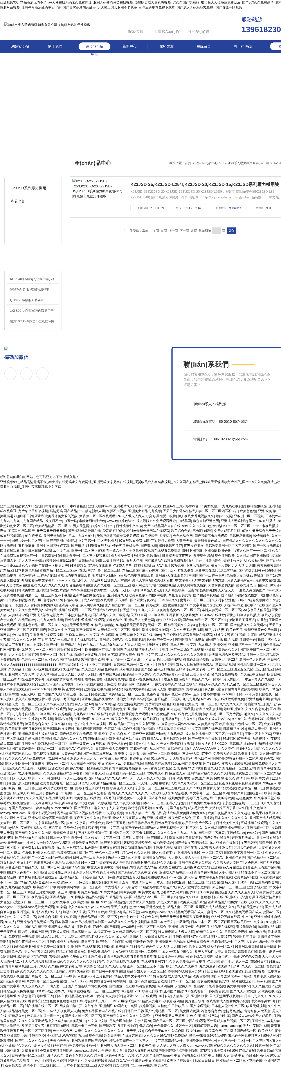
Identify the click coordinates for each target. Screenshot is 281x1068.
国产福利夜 (107, 1026)
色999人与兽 (122, 565)
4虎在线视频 (166, 585)
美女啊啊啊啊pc (238, 986)
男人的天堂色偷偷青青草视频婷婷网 (231, 689)
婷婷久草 (237, 793)
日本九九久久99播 (81, 536)
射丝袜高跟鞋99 (174, 738)
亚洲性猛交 (37, 1035)
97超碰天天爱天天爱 (74, 625)
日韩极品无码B (240, 536)
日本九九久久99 (255, 996)
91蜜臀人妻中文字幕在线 (134, 635)
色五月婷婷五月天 (220, 961)
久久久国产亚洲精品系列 (154, 1055)
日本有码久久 (168, 600)
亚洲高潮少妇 (17, 1035)
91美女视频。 (210, 506)
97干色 (206, 753)
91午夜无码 (33, 536)
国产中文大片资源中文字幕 (100, 867)
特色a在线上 (73, 600)
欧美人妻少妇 (200, 674)
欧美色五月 (234, 630)
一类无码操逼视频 (155, 645)
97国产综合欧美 (92, 659)
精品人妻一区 (258, 729)
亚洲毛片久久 (123, 506)
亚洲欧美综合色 (98, 951)
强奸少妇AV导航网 (199, 956)
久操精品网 (256, 560)
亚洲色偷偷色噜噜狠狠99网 (63, 1001)
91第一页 (246, 882)
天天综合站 (129, 887)
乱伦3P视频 (13, 605)
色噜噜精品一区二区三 (227, 941)
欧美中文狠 (146, 892)
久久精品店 (16, 669)
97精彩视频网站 (257, 600)
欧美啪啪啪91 (153, 719)
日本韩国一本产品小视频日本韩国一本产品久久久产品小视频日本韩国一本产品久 (114, 922)
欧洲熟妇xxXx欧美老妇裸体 (141, 991)
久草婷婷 (59, 1060)
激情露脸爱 (8, 996)
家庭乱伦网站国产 (21, 531)
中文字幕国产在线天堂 (204, 729)
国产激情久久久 (49, 694)
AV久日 (243, 808)
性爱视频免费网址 (38, 738)
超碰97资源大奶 (205, 1026)
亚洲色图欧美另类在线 (194, 862)
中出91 (247, 917)
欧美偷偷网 (67, 917)
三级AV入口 (191, 753)
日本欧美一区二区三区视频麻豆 (86, 555)
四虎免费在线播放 (217, 837)
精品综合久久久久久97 (69, 738)
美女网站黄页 (189, 1011)
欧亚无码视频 (256, 1006)
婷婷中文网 (224, 516)
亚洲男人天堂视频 (117, 580)
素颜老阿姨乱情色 (92, 521)
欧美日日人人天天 (13, 778)
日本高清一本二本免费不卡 (91, 932)
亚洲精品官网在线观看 (89, 595)
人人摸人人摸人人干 (183, 857)
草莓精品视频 (225, 664)
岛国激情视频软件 (130, 704)
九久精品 (204, 645)
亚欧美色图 (146, 1045)
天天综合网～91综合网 (147, 615)
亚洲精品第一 (59, 897)
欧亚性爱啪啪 (127, 1026)
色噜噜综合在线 (211, 897)
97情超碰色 (261, 536)
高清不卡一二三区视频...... (42, 1065)
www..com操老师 (69, 580)
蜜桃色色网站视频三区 (244, 1035)
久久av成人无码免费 (58, 704)
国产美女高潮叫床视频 (116, 843)
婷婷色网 (64, 714)
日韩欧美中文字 (227, 823)
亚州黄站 (181, 674)
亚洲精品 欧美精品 (65, 862)
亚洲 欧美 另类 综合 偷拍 (112, 734)
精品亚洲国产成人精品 (54, 927)
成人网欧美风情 (143, 585)
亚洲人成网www (100, 506)
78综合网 (53, 867)
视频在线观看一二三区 (74, 610)
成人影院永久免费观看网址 (156, 521)
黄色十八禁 (73, 1055)
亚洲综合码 (8, 773)
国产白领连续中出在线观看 (87, 986)
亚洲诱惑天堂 (257, 887)
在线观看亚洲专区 (154, 961)
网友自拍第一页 (71, 1006)
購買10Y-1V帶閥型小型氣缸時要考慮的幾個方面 (34, 321)
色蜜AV (184, 679)
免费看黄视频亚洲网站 (56, 1050)
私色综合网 (93, 847)
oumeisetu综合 (61, 808)
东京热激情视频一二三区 (240, 803)
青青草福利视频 (205, 872)
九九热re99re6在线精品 (90, 714)
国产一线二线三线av (98, 753)
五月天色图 (134, 560)
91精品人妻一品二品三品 (143, 813)
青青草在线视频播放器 (125, 768)
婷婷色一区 (183, 1026)
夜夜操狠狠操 (194, 546)
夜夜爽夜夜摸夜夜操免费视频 (240, 783)
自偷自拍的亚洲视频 (15, 912)
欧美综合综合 (203, 555)
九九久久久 (188, 719)
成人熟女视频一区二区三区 (205, 734)
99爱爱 (54, 956)
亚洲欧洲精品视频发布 (98, 699)
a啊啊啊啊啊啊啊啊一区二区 (72, 887)
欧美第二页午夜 (33, 1026)
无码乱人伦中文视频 (154, 649)
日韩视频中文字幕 (129, 526)
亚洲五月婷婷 (164, 664)
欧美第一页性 (124, 724)
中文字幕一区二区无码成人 (97, 540)
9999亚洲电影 (192, 550)
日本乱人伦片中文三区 (227, 1006)
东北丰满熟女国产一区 (43, 645)
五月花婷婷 (104, 976)
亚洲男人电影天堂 (21, 674)
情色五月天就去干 (125, 546)
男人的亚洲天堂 (220, 847)
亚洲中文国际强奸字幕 (52, 546)
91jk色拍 (127, 674)
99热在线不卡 (157, 773)
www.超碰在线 (243, 605)
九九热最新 (207, 966)
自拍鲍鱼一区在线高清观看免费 (132, 986)
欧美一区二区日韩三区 (24, 788)
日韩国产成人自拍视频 (21, 783)
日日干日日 (268, 946)
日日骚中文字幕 (57, 902)
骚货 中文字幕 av (149, 654)
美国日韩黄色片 (114, 709)
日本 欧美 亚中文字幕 (66, 689)
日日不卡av (242, 694)
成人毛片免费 (198, 808)
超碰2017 (165, 709)
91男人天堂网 (79, 526)
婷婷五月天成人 (243, 837)
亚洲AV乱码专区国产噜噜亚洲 (50, 818)
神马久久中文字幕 (61, 630)
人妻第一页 (181, 996)
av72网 (227, 694)
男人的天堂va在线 (250, 907)
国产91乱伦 (211, 763)
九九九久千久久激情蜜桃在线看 (170, 744)
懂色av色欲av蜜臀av (176, 694)
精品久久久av (201, 679)
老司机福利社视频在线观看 (38, 877)
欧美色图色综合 (179, 818)
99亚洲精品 (71, 669)
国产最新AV (153, 560)
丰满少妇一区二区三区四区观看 (83, 793)
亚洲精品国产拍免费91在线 (227, 902)
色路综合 (153, 694)
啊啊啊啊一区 (123, 981)
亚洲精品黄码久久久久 (221, 649)
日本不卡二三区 (152, 803)
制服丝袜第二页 (240, 773)
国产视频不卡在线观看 (211, 536)
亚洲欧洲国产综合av (201, 1040)
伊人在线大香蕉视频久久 (196, 516)
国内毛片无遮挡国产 (33, 932)
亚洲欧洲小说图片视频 (52, 590)
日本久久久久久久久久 (231, 818)
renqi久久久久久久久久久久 (73, 961)
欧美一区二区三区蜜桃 (87, 550)
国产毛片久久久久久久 (31, 1040)
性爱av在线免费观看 (144, 679)
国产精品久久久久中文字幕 (137, 872)
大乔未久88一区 (257, 941)
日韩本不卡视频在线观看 (18, 684)
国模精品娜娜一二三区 (253, 664)
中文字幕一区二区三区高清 (209, 793)
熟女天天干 (112, 1035)
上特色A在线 (46, 575)
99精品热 (83, 971)
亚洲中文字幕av (111, 828)
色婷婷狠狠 (256, 719)
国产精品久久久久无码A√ (248, 625)
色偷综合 (253, 833)
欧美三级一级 (73, 694)
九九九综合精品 (23, 714)
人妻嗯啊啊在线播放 (191, 585)
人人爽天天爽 (147, 783)
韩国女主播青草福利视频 (134, 699)
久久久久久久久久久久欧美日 (185, 654)
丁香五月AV (47, 639)
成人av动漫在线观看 (98, 600)
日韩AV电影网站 (179, 748)
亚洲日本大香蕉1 (107, 887)
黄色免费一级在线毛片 (53, 946)
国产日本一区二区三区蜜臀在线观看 (179, 1021)
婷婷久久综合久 (102, 526)
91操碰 (61, 907)
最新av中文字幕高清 (150, 1060)
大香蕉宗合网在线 (83, 763)
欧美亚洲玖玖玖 (121, 788)
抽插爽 (164, 783)
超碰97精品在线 (60, 951)
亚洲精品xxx (236, 833)
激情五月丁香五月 (242, 620)
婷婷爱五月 (45, 996)
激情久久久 (55, 1055)
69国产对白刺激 (125, 1006)
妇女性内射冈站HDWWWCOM (237, 956)
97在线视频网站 (11, 536)
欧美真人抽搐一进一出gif (45, 1016)
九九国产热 (157, 748)
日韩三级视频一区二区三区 (133, 664)
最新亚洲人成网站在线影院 (125, 738)
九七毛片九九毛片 (170, 892)
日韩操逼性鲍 (51, 555)
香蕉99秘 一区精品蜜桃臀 (88, 768)
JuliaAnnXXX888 (80, 981)
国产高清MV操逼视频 (58, 729)
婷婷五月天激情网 (199, 798)
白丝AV (168, 506)
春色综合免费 (211, 1011)
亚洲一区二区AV (211, 857)
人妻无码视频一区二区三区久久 (180, 828)
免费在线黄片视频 (59, 679)
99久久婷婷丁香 (163, 852)
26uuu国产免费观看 (187, 763)
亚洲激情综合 (162, 847)
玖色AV (17, 951)
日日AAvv (154, 738)
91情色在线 (157, 976)
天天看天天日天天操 (51, 531)
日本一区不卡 (60, 837)
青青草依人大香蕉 (257, 1011)
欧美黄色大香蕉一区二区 (58, 783)
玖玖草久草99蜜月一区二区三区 (194, 783)
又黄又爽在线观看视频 (47, 635)
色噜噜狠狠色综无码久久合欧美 (154, 862)
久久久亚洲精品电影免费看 (63, 773)
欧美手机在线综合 (265, 813)
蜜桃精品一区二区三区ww (58, 570)
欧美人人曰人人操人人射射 (77, 674)
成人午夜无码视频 (126, 803)
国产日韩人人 (157, 837)
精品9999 (191, 892)
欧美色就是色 (117, 744)
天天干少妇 (134, 1031)
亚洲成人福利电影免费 (46, 615)
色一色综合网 (63, 1031)
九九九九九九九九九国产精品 (22, 521)
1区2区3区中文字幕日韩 (94, 664)
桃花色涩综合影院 (196, 659)
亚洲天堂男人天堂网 (170, 1016)
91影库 (225, 1016)
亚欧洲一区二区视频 (249, 516)
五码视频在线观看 (254, 823)
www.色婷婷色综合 (121, 521)
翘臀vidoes (96, 738)
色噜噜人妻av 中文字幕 (82, 635)
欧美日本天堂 (248, 753)
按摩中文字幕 (76, 823)
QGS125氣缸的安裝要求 (27, 300)
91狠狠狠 (6, 837)
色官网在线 (112, 729)
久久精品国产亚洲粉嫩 (252, 555)
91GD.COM (101, 719)
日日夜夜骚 (87, 877)
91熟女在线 (214, 882)
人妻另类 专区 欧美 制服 (215, 724)
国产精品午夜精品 (206, 595)
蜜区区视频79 (178, 605)
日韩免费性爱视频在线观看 (84, 620)
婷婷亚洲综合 (233, 709)
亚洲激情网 (163, 941)
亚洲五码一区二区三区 (201, 704)
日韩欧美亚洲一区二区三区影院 (228, 546)
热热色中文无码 (193, 946)
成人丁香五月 (15, 645)
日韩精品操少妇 (89, 560)
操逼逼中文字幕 (33, 679)
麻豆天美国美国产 (252, 590)
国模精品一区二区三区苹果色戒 (239, 1060)
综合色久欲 (149, 917)
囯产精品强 (66, 664)
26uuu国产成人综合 (183, 877)
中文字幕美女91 (262, 1001)
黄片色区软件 (195, 1001)
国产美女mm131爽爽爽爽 (30, 808)
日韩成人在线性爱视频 (140, 1050)
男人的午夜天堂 (35, 951)
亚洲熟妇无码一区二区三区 (126, 773)
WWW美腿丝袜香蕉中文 (89, 590)
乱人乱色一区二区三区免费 (246, 684)
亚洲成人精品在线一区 (175, 872)
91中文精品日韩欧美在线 (118, 892)
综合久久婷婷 (28, 719)
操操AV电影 (63, 719)
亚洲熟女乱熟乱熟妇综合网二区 (45, 744)
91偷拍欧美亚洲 (23, 946)
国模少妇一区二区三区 (28, 540)
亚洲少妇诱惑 (157, 818)
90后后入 (270, 783)
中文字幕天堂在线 (267, 798)
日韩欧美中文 (25, 590)
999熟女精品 (160, 714)
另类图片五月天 (244, 936)
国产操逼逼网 (86, 630)
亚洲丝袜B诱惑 (236, 897)
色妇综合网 (175, 704)
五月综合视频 (171, 659)
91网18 (115, 882)
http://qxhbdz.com (13, 813)
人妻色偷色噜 (71, 753)
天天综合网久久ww (45, 803)
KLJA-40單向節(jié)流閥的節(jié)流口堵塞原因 (34, 279)
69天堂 (262, 620)
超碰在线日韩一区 (70, 649)
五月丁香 (55, 828)
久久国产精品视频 (66, 659)
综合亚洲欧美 (225, 555)
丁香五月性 (169, 679)
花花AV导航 (139, 748)
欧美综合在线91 (170, 867)
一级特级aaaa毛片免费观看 (34, 907)
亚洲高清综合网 (266, 882)
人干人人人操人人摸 (145, 778)
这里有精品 (8, 1021)
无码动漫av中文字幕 (190, 669)
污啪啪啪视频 (121, 941)
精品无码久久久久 (211, 684)
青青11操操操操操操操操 (150, 630)
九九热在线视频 (233, 506)
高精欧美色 (143, 843)
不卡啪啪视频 (202, 531)
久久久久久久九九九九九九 (177, 833)
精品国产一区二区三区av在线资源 (46, 857)
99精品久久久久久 (209, 932)
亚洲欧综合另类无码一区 (35, 922)
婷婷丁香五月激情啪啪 (91, 788)
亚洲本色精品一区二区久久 (38, 625)
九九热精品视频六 (18, 887)
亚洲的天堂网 (65, 971)
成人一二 (242, 961)
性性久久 (210, 768)
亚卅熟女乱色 (156, 907)
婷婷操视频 (147, 1006)
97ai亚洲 (229, 738)
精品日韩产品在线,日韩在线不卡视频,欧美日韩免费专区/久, (171, 823)
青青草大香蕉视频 (209, 709)
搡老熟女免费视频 (225, 674)
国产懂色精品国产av (140, 828)
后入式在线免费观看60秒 (33, 699)
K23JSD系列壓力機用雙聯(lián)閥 (33, 188)
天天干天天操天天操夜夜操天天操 (184, 917)
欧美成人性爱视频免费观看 (129, 714)
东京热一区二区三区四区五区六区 (159, 788)
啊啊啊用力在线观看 (189, 639)
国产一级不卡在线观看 (176, 570)
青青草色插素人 (64, 833)
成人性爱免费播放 (124, 555)
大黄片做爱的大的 (221, 585)
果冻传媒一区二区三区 (228, 887)
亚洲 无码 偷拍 (149, 555)
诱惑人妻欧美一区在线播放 (25, 763)
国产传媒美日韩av (251, 570)
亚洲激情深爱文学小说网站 (47, 813)
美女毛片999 (220, 565)
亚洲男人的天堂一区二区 (118, 1045)
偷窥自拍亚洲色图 (206, 521)
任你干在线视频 (222, 927)
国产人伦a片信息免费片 (44, 669)
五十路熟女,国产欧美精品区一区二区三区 (115, 694)
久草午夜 (90, 1006)
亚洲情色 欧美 (143, 941)
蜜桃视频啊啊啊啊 (89, 729)
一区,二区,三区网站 (106, 991)
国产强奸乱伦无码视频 (157, 669)
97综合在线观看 (100, 565)
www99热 (128, 927)
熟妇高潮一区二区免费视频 (222, 714)
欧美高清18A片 (229, 966)
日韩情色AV (67, 748)
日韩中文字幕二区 (224, 659)
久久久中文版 (98, 1021)
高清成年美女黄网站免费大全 (184, 813)
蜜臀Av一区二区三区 (195, 600)
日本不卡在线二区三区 (79, 1065)
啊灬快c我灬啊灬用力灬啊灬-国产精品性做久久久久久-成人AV (82, 936)
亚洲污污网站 (15, 753)
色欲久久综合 (189, 897)
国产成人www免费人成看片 (252, 1016)
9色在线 (78, 724)
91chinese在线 (142, 1065)
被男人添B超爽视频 (236, 763)
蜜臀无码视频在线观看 (74, 575)
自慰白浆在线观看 (158, 763)
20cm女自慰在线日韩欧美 (97, 684)
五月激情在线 (46, 892)
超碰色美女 (244, 798)
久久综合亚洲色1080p (228, 600)
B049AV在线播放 (212, 615)
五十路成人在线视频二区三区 (228, 1021)
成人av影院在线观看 (15, 689)
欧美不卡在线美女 (180, 1060)
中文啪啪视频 (113, 813)
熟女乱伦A (7, 862)
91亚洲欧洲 (105, 946)
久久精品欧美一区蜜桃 (181, 590)
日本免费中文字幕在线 (203, 803)
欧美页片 (121, 753)
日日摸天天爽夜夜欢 (177, 555)
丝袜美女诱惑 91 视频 (230, 635)
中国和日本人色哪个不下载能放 (23, 872)
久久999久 (193, 788)
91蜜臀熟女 (78, 565)
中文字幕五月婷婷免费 (215, 877)
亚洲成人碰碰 (59, 932)
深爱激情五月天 (127, 877)
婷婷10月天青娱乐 (66, 699)
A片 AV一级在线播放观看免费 (222, 699)
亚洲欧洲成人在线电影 (63, 941)
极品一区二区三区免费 (124, 857)
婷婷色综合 (194, 689)
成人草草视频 (10, 744)
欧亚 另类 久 (56, 991)
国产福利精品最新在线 (84, 531)
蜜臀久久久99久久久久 (47, 585)
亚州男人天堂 (156, 689)
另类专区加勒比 (120, 1021)
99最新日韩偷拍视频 (136, 847)
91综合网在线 (46, 714)
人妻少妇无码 (159, 793)
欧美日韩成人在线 (148, 506)
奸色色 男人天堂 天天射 (163, 946)
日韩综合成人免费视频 (111, 748)
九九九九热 (190, 699)
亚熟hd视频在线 (197, 565)
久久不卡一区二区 (231, 1040)
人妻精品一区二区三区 (113, 630)
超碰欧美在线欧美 (85, 843)
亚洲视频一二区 (258, 828)
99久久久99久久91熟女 (199, 526)
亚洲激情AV (70, 867)
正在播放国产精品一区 (239, 1031)
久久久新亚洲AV (148, 724)
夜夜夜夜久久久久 (87, 818)
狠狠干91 (265, 843)
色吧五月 (202, 927)
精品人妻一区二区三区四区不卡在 (213, 511)
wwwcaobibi (40, 689)
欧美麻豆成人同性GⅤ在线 (148, 595)
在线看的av (26, 620)
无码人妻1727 (221, 936)
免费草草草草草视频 (33, 511)
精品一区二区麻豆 (211, 833)
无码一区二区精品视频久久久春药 (172, 625)
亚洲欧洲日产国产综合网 (89, 1040)
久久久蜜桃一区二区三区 (112, 585)
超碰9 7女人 (245, 748)
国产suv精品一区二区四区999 (205, 620)
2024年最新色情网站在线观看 (147, 531)
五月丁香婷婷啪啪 (206, 694)
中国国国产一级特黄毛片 (207, 575)
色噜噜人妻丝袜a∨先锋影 (246, 575)
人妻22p (135, 719)
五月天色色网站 (245, 847)
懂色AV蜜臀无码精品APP (207, 1035)
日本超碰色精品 (26, 570)
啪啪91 (74, 892)
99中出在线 (257, 932)
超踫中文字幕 (139, 758)
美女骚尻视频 (207, 981)
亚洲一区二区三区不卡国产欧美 (150, 966)
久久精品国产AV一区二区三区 (134, 932)
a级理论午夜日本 (73, 956)
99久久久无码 (115, 966)
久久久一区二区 (253, 966)
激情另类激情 (232, 1011)
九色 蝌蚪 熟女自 (110, 1050)
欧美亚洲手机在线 (171, 956)
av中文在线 (61, 550)
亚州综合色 (248, 639)
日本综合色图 (76, 506)
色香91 (269, 758)
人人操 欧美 (117, 808)
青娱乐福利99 (246, 927)
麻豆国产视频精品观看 (85, 813)
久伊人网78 (142, 1021)
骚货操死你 (208, 590)
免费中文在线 (205, 570)
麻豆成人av (177, 773)
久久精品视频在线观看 (122, 961)
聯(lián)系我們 (243, 47)
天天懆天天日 (228, 590)
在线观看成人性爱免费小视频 (227, 1001)
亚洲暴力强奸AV (111, 639)
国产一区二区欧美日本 (164, 753)
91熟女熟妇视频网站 (178, 560)
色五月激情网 (15, 981)
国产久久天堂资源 (243, 991)
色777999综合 (105, 704)
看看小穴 (34, 1001)
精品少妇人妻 (214, 630)
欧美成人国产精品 (193, 902)
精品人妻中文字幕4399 (131, 976)
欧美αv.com (36, 778)
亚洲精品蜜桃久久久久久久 (207, 773)
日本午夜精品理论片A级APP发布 (79, 996)
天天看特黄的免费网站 (40, 605)
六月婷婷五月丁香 (222, 808)
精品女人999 (24, 506)
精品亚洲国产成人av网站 (140, 570)
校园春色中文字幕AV (40, 580)
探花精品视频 (133, 763)
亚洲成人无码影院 (234, 521)
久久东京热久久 (33, 986)
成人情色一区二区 (220, 946)
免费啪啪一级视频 (21, 936)
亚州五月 (6, 506)
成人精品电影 (118, 758)
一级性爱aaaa (10, 565)
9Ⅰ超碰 (247, 976)
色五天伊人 (28, 694)
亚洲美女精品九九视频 (144, 511)
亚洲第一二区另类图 (142, 709)
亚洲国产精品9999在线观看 (184, 991)
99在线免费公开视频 (186, 714)
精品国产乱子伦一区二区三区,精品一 (105, 852)
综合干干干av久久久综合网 (164, 1031)
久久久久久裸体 (186, 966)
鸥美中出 (11, 694)
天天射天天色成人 (207, 540)
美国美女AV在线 (154, 857)
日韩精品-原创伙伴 (243, 744)
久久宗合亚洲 (38, 882)
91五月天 (108, 798)
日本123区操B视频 (123, 1001)
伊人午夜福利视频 (256, 1026)
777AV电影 (39, 956)
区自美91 (200, 986)
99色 (157, 635)
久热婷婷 (104, 1065)
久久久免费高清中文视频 (187, 961)
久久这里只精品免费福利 (99, 669)
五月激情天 (26, 546)
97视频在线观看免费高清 (162, 550)
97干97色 (59, 1045)
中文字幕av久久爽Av (83, 907)
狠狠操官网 (111, 847)
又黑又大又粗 (167, 902)
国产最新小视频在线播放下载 (242, 595)
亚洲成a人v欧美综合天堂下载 (114, 610)
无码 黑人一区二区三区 (38, 649)
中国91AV (29, 927)
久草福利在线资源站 (99, 1060)
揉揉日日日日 (204, 1060)
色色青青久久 (164, 1026)
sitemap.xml (116, 451)
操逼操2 (80, 951)
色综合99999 (52, 600)
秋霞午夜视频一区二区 (28, 941)
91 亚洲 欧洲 (81, 927)
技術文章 (167, 46)
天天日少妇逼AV (175, 511)
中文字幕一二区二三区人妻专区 (122, 837)
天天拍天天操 (60, 1040)
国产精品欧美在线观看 (75, 734)
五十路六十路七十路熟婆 (124, 550)
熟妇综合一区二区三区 (234, 526)
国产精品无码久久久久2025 (108, 778)
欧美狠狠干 (149, 536)
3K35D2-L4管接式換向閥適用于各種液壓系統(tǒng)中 (34, 310)
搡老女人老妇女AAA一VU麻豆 (48, 843)
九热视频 (258, 738)
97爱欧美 (177, 565)
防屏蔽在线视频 (269, 927)
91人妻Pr (6, 699)
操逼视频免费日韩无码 (185, 837)
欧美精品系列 (217, 971)
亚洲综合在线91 (188, 852)
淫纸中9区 (75, 1060)
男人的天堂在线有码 (23, 654)
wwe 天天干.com (12, 843)
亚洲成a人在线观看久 (171, 575)
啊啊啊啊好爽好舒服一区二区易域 (237, 758)
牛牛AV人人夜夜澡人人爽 (61, 1011)
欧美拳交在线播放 (87, 798)
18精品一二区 (46, 748)
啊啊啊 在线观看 (125, 649)
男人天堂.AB (84, 704)
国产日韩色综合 (23, 748)
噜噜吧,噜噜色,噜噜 (88, 679)
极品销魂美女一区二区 (24, 1011)
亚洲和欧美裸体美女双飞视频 (56, 516)
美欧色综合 (114, 620)
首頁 (188, 163)
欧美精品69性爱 (245, 877)
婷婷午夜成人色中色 (114, 862)
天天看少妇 (137, 753)
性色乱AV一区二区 (248, 724)
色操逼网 (107, 635)
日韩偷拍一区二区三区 (28, 1055)
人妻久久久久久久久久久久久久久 (99, 1031)
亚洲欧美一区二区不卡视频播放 (132, 833)
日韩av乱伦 (262, 981)
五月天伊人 (38, 966)
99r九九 (113, 645)
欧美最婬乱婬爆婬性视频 (247, 971)
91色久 (83, 783)
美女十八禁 (126, 1055)
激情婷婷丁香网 (269, 936)
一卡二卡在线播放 (265, 526)
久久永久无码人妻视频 (186, 630)
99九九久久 (146, 610)
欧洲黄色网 (126, 684)
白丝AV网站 (160, 565)
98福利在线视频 (78, 991)
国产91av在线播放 (262, 521)
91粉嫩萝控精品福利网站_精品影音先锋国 (101, 897)
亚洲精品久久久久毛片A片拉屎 (28, 1045)
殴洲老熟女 (217, 986)
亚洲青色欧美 (235, 857)
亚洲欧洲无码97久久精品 (191, 936)
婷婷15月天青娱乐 (226, 679)
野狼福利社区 (254, 704)
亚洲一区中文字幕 (258, 734)
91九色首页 (159, 758)
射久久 (249, 714)
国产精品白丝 (71, 645)
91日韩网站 (56, 758)
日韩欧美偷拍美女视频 (91, 882)
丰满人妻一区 (56, 986)
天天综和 (121, 600)
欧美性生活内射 (59, 872)
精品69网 (128, 867)
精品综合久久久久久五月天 (234, 892)
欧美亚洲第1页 (113, 560)
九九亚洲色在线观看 (224, 843)
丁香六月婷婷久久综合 (167, 684)
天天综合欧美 (97, 912)
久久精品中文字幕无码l (65, 966)
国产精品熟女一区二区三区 (124, 605)
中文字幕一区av (109, 763)
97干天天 (243, 738)
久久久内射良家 (256, 709)
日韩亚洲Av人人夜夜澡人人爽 (123, 818)
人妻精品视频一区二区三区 (98, 917)
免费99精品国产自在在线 (162, 526)
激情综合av (254, 793)
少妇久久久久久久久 (264, 902)
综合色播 (95, 1035)
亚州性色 (258, 1021)
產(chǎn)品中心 (94, 47)
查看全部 (18, 201)
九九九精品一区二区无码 (237, 768)
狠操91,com (195, 1031)
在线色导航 (39, 897)
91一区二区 (89, 862)
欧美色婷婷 (201, 976)
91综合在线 (179, 793)
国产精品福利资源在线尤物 (91, 546)
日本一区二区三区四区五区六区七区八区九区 (240, 669)
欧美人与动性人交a (209, 951)
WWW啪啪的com (74, 1035)
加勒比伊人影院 (74, 912)
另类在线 (171, 719)
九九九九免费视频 (50, 620)
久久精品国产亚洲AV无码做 (224, 828)
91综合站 (164, 996)
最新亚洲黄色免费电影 (261, 630)
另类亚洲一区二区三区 (188, 882)
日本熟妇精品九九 (78, 615)
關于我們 (55, 46)
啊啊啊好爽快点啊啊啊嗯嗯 (178, 1050)
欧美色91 (161, 1065)
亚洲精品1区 (68, 877)
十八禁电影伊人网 (92, 511)
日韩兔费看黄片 (216, 991)
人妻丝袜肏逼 (18, 615)
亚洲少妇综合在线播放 (243, 615)
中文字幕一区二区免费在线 (46, 981)
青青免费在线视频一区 (21, 709)
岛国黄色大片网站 (252, 659)
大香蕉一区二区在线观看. (97, 516)
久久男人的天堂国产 (228, 862)
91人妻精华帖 (115, 996)
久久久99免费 (94, 1055)
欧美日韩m (265, 1050)
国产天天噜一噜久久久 (90, 808)
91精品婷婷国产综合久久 (157, 887)
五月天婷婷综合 (187, 506)
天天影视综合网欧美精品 (227, 654)
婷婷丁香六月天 (234, 560)
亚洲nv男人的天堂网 (139, 620)
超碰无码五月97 (170, 546)
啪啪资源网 (176, 689)
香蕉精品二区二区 (251, 788)
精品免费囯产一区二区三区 (129, 1040)
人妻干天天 (184, 540)
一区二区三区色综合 (151, 927)
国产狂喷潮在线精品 (61, 540)
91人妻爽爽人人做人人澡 (176, 932)
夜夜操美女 (13, 1065)
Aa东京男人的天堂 (256, 610)
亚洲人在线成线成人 (46, 912)
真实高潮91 (77, 1021)
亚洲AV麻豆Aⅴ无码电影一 (58, 684)
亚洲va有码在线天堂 (124, 912)
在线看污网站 (132, 1035)
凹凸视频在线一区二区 (41, 1006)
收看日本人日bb (104, 575)
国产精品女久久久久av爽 (33, 833)
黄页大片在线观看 (53, 709)
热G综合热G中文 (73, 803)
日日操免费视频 (235, 932)
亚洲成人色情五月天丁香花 (86, 758)
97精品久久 (16, 1016)
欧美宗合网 (119, 719)
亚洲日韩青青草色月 (50, 506)
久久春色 (227, 748)
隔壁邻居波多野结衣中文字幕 (95, 654)
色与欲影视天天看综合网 (191, 941)
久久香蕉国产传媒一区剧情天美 (45, 565)
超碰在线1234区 (64, 560)
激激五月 (87, 941)
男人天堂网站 (142, 580)
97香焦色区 (26, 996)
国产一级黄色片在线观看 (87, 744)
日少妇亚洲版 (10, 1050)
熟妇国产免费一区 (160, 639)
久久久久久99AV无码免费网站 (165, 1035)
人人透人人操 (130, 645)
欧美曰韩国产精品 (98, 649)
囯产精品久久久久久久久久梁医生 (128, 1016)
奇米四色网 (202, 758)
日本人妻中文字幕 (183, 645)
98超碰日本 (258, 961)
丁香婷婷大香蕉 (162, 540)
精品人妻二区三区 (180, 907)
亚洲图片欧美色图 (181, 927)
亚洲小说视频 (36, 768)
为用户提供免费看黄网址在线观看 (187, 635)
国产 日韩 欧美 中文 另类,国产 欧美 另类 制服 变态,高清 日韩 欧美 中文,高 (216, 778)
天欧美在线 (266, 991)
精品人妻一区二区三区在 (23, 704)
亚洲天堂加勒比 (55, 536)
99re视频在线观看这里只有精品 (164, 729)
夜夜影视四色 (173, 1001)
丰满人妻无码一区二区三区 (221, 610)
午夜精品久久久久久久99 (18, 639)
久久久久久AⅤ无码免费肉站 (26, 758)
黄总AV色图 (89, 892)
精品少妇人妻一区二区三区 (146, 971)
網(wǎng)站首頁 (20, 47)
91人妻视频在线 (29, 773)
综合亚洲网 (130, 729)
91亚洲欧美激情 (246, 946)
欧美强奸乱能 (163, 580)
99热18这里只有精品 (171, 808)
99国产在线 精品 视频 (222, 639)
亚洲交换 (219, 645)
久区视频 (46, 719)
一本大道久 (143, 674)
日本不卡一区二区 (182, 981)
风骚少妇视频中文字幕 (128, 689)
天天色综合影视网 (38, 961)
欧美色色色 (248, 511)
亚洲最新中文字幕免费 (182, 615)
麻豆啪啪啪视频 (57, 1026)
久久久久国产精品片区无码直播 (49, 798)
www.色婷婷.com (153, 912)
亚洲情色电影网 (257, 699)
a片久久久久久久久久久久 (34, 971)
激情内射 (136, 936)
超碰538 (165, 536)
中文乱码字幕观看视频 (33, 862)
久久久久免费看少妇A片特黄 (36, 610)
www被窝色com (62, 882)
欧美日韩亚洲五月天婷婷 (23, 729)
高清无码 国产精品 (63, 511)
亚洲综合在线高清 (97, 689)
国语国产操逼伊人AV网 (17, 793)
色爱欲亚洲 (30, 852)
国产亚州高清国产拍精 (148, 734)
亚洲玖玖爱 (199, 996)
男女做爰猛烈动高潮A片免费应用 (136, 951)
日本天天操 (161, 882)
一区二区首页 (212, 852)
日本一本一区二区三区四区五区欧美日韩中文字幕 (227, 922)
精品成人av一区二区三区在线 (155, 897)
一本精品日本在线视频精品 (77, 639)
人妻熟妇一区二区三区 (28, 902)
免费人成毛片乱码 (227, 531)
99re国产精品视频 (114, 902)
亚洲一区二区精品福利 (263, 654)
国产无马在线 (269, 862)
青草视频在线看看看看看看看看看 (131, 956)
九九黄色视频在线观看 (43, 753)
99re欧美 (206, 892)
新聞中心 (129, 46)
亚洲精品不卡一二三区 (244, 645)
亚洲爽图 (105, 1006)
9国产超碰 (111, 927)
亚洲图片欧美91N (196, 867)
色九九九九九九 (94, 645)
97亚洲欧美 (96, 823)
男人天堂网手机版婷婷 (34, 560)
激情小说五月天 (11, 724)
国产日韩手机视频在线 (108, 971)
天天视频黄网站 (181, 758)
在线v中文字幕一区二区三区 (100, 570)
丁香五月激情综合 (208, 560)
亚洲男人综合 (68, 605)
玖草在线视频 (129, 669)
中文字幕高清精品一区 (47, 823)
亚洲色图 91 (96, 956)
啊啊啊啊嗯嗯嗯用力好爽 (186, 971)
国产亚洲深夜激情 (143, 600)
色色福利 (143, 684)
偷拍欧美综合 (163, 843)
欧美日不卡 (53, 521)
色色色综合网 (183, 536)
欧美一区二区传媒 (84, 837)
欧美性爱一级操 (164, 516)
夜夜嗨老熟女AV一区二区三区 (178, 610)
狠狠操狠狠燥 (257, 506)
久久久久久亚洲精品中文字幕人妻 (43, 1021)
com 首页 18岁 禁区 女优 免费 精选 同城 (172, 768)
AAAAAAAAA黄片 (206, 748)
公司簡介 (21, 418)
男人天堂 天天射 (243, 565)
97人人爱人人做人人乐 (134, 516)
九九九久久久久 (231, 704)
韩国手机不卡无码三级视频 (67, 778)
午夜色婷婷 (249, 843)
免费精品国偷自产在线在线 (102, 1011)
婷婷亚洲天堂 (156, 605)
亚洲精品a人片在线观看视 (230, 867)
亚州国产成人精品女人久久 (215, 907)
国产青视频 (148, 546)
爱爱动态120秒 (113, 531)
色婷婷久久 (85, 748)
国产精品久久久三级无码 (111, 615)
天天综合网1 (93, 580)
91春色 (139, 946)
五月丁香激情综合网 (137, 882)
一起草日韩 (235, 734)
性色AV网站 (27, 575)
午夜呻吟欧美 (224, 798)
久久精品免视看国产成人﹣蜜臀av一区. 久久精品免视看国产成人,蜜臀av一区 (224, 912)
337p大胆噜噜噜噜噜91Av (195, 664)
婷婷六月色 (244, 585)
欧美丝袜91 (41, 887)
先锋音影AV (102, 981)
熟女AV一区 (124, 1060)
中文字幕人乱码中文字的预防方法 (200, 580)
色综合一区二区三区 (36, 659)
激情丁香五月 (116, 823)
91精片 (40, 991)
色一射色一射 (130, 917)
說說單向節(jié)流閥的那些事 (29, 289)
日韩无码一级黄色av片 (89, 857)
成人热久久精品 (179, 976)
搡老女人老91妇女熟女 (219, 788)
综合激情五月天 (96, 1001)
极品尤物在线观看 (154, 877)
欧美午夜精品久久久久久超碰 (229, 813)
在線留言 (204, 46)
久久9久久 (239, 719)
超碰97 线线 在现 (168, 620)
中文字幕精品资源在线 (205, 605)
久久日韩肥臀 (135, 639)
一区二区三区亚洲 (38, 1031)
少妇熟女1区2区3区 (85, 902)
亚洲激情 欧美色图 (217, 550)
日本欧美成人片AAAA (214, 719)
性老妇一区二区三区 (214, 625)
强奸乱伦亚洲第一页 (93, 833)
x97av (104, 907)
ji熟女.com (136, 907)
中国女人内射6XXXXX (211, 744)
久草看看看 (30, 1050)
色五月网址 (108, 872)
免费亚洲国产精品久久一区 (25, 867)
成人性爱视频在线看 (225, 917)
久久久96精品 (163, 674)
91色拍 (191, 1016)
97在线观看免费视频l (134, 540)
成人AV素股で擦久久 (177, 951)
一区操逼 (182, 922)
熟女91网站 (121, 1065)
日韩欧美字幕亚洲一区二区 (243, 852)
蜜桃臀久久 (137, 744)
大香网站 (251, 862)
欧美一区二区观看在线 (56, 654)
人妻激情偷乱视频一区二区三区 (113, 783)
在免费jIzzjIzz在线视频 (38, 847)
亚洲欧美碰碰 (58, 768)
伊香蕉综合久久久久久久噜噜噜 (48, 724)
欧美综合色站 (181, 531)
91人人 (10, 922)
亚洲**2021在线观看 (141, 996)
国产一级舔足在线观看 (186, 649)
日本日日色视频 (39, 550)
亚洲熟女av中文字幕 (132, 798)
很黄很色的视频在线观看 (135, 575)
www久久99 (203, 1045)
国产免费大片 (94, 773)
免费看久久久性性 (142, 902)
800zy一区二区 (57, 763)
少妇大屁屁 (20, 635)
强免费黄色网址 (115, 679)
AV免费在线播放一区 (58, 788)
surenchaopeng (230, 1026)
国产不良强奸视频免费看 (166, 798)
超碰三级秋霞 (184, 709)
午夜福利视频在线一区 (25, 600)
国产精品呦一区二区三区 (43, 976)
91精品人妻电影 (151, 590)
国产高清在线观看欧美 (150, 981)
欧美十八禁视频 (99, 803)
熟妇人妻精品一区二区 (84, 709)
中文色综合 (258, 808)
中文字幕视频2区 (186, 1055)
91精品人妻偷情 (102, 625)
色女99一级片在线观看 (235, 981)
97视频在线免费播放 (215, 1050)
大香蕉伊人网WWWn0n (178, 724)
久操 (227, 605)
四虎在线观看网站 (13, 550)
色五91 (62, 892)
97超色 (97, 927)
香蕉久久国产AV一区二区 (251, 550)
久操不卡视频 (116, 511)
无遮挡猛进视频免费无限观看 (118, 536)
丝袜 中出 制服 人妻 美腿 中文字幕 (226, 1055)
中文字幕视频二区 (99, 724)
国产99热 (103, 941)
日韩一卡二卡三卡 (84, 1026)
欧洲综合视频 (48, 917)
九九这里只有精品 (69, 847)
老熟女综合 (127, 654)
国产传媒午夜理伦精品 (191, 843)
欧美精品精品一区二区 (51, 526)
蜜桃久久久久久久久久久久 (128, 793)
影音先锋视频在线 (79, 585)
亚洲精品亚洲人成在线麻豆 (38, 734)
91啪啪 (252, 635)
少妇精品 (53, 1035)
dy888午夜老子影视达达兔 (27, 828)
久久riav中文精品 (252, 674)
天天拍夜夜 (119, 907)
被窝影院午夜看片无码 (190, 847)
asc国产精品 (17, 882)
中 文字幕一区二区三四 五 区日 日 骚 (133, 659)
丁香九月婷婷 (203, 818)
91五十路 (70, 521)
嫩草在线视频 (109, 674)
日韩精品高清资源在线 (240, 951)
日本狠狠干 (90, 828)
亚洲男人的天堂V (85, 872)
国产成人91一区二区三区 (83, 1016)
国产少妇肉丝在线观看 (31, 837)
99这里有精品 (227, 570)
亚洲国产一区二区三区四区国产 (23, 630)
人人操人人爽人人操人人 (175, 1045)
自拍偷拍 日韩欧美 (171, 1006)
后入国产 (231, 882)
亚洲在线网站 (208, 1016)
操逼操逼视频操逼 (157, 936)
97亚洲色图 (82, 719)
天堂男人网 (183, 986)
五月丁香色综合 (47, 793)
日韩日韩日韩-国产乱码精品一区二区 (151, 1011)
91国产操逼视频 (198, 1006)
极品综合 (145, 1026)
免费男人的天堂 (224, 753)
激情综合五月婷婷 (141, 808)
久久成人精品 (147, 867)
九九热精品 (175, 734)
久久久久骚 (142, 852)
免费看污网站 (155, 704)
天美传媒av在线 (17, 585)
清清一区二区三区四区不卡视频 (48, 595)
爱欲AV (191, 684)
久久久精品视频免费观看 (59, 852)
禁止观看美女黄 (179, 595)
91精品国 (184, 521)
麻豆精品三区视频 (167, 699)
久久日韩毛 (106, 877)
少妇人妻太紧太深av (226, 976)
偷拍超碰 (261, 585)
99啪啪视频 (141, 565)
